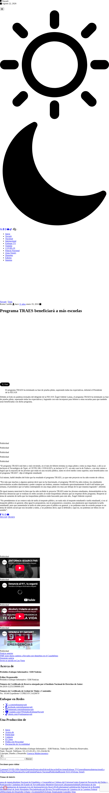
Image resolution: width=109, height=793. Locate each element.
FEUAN (3, 517)
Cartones (3, 769)
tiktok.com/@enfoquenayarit (20, 714)
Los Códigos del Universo (62, 782)
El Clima (9, 739)
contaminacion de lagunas (15, 787)
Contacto (9, 737)
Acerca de (9, 732)
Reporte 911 (64, 772)
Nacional (9, 239)
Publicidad (9, 734)
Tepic (10, 302)
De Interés (21, 769)
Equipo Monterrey (46, 784)
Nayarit (8, 236)
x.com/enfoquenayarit (17, 705)
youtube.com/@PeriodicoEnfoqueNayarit (26, 712)
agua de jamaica (6, 782)
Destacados (38, 769)
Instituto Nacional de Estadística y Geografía (32, 782)
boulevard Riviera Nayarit (48, 789)
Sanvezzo (58, 784)
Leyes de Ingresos (33, 787)
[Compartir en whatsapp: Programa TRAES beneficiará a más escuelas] (5, 514)
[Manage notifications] (5, 788)
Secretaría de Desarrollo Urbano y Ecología (21, 792)
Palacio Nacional (12, 250)
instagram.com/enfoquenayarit (20, 709)
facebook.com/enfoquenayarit (19, 707)
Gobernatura (62, 787)
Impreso (8, 260)
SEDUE (43, 792)
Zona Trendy (10, 253)
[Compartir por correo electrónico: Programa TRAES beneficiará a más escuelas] (8, 514)
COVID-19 (10, 248)
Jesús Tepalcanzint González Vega (61, 792)
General (81, 769)
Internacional (10, 241)
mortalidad (75, 784)
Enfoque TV (10, 243)
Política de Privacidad (14, 742)
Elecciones (62, 769)
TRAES (11, 517)
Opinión (8, 246)
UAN (71, 772)
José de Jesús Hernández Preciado (22, 789)
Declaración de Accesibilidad (17, 744)
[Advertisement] (54, 282)
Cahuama (67, 784)
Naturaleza (17, 772)
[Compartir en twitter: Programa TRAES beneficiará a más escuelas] (3, 514)
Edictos (8, 258)
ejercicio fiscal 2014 (49, 787)
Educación (53, 769)
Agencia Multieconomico (37, 753)
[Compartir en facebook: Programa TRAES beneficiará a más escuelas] (0, 514)
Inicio (7, 234)
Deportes (9, 255)
